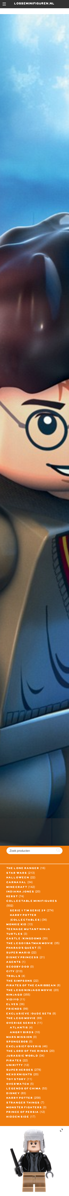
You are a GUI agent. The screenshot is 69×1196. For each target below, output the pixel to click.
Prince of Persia (22, 1112)
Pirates (14, 1061)
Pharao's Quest (21, 948)
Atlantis (19, 1028)
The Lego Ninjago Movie (29, 990)
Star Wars (16, 873)
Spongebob (17, 1042)
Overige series (21, 1023)
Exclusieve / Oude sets (29, 1014)
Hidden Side (17, 1117)
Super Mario (18, 953)
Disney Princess (22, 958)
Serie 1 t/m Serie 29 (28, 911)
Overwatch (17, 1084)
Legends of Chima (23, 1089)
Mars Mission (19, 1037)
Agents (13, 962)
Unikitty (14, 1065)
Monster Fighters (24, 1108)
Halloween (17, 878)
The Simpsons (19, 981)
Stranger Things (23, 1103)
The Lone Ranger (22, 868)
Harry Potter (19, 1098)
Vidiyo (12, 1000)
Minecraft (16, 887)
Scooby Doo (17, 967)
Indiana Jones (20, 892)
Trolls (13, 976)
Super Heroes (19, 1070)
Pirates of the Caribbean (31, 986)
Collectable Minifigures (31, 901)
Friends (14, 1009)
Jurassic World (22, 1056)
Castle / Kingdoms (24, 939)
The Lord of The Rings (27, 1051)
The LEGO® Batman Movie (30, 944)
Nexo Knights (19, 1075)
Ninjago (14, 995)
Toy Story (16, 1080)
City (10, 972)
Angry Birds (22, 1033)
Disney (13, 1094)
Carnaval (16, 883)
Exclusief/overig (24, 1047)
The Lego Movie (21, 1019)
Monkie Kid (16, 925)
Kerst (12, 897)
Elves (12, 1005)
